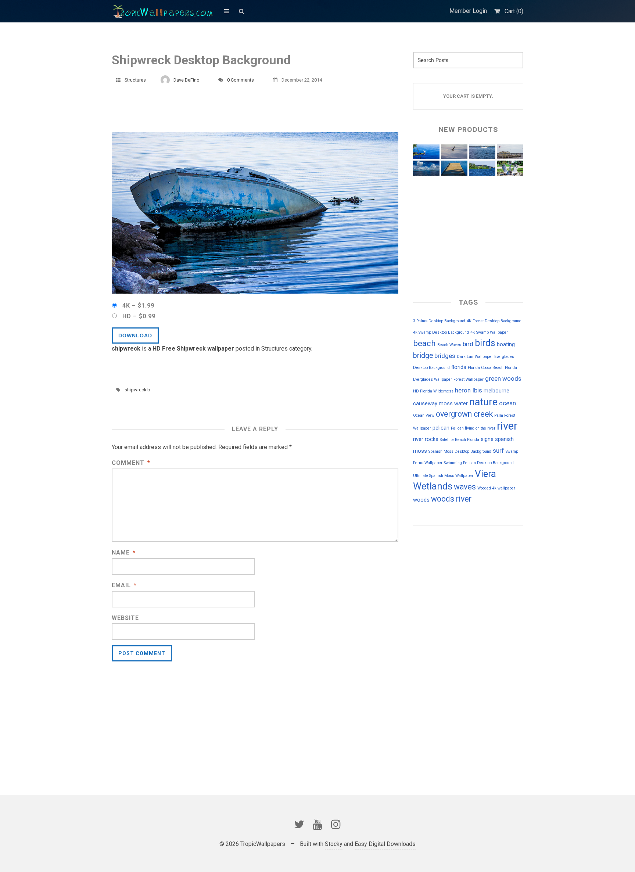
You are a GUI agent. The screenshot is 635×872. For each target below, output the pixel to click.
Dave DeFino (186, 80)
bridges (444, 355)
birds (485, 343)
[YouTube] (317, 824)
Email (124, 585)
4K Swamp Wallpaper (489, 332)
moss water (453, 403)
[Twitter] (299, 824)
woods (421, 499)
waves (465, 486)
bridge (423, 355)
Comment (131, 462)
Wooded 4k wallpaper (496, 488)
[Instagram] (336, 824)
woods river (451, 498)
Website (125, 617)
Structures (135, 80)
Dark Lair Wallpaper (475, 356)
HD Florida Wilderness (433, 391)
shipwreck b (137, 389)
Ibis (477, 390)
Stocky (333, 843)
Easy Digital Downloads (385, 843)
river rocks (425, 439)
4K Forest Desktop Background (494, 321)
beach (424, 343)
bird (468, 344)
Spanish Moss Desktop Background (459, 451)
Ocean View (423, 415)
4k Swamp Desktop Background (441, 332)
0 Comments (240, 80)
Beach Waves (449, 344)
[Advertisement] (245, 112)
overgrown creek (464, 414)
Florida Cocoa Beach (485, 367)
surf (498, 450)
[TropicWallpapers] (164, 11)
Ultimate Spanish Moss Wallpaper (443, 475)
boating (506, 344)
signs (487, 439)
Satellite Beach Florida (459, 439)
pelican (441, 427)
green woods (503, 378)
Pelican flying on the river (473, 428)
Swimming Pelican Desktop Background (479, 462)
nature (483, 402)
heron (463, 390)
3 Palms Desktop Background (439, 321)
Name (124, 552)
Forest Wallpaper (468, 379)
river (507, 426)
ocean (507, 403)
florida (458, 367)
